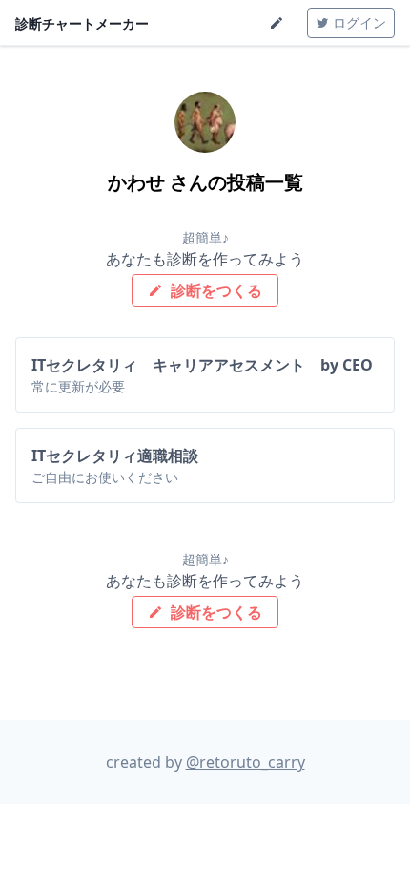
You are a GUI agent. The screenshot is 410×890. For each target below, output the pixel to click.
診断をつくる (214, 290)
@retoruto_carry (245, 762)
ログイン (357, 22)
